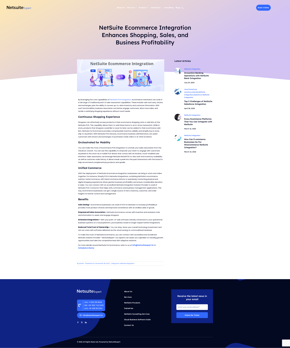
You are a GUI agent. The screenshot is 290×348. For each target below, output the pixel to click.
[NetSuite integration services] (177, 68)
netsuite (195, 92)
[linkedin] (86, 322)
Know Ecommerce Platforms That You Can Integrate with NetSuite (198, 122)
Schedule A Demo (86, 248)
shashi (81, 263)
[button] (182, 8)
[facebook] (78, 322)
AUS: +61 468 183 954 (93, 308)
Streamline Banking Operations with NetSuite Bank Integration (196, 76)
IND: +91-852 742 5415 (94, 305)
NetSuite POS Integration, (120, 99)
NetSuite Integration (127, 263)
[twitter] (82, 322)
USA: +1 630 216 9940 (93, 302)
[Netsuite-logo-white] (89, 290)
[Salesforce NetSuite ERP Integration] (177, 89)
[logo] (19, 6)
